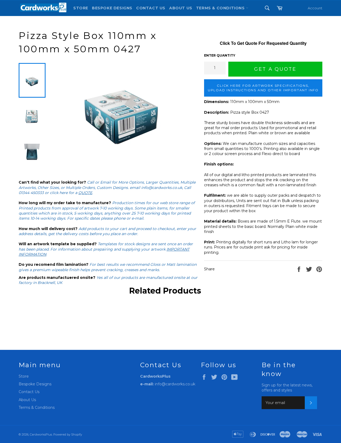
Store (80, 8)
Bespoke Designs (112, 8)
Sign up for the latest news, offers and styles (287, 388)
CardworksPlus (41, 434)
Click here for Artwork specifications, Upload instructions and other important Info (263, 88)
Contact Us (150, 8)
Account (315, 8)
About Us (180, 8)
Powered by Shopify (67, 434)
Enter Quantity (219, 55)
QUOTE (85, 192)
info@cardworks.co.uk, (162, 187)
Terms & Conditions (37, 407)
